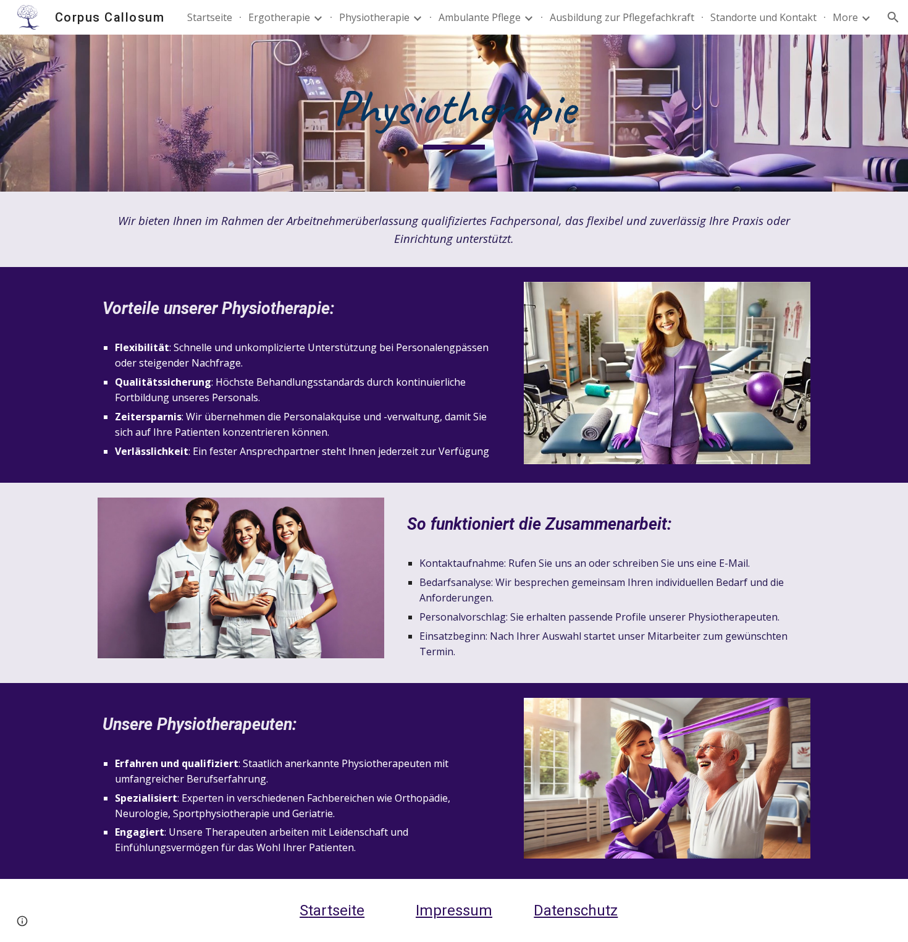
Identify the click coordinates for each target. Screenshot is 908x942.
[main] (454, 113)
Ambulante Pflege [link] (480, 17)
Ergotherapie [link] (279, 17)
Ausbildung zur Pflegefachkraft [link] (622, 17)
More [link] (845, 17)
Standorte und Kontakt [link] (763, 17)
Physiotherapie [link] (374, 17)
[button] (893, 17)
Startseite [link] (209, 17)
